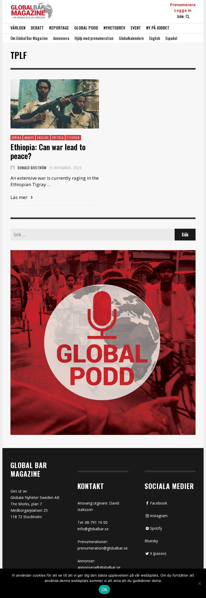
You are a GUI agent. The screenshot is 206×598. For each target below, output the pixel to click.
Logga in (182, 10)
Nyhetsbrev (114, 28)
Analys (29, 138)
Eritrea (58, 138)
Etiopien (73, 138)
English (154, 38)
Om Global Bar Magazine (29, 38)
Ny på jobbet (157, 28)
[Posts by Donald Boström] (12, 167)
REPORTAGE (59, 28)
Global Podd (86, 28)
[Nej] (199, 584)
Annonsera (61, 38)
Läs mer (19, 197)
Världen (17, 28)
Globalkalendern (131, 38)
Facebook (158, 503)
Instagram (159, 515)
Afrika (16, 138)
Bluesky (151, 540)
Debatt (37, 28)
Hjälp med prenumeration (94, 38)
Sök (180, 16)
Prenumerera (183, 4)
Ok (104, 589)
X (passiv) (158, 553)
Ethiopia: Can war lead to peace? (48, 151)
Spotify (156, 528)
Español (171, 38)
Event (136, 28)
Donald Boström (32, 167)
